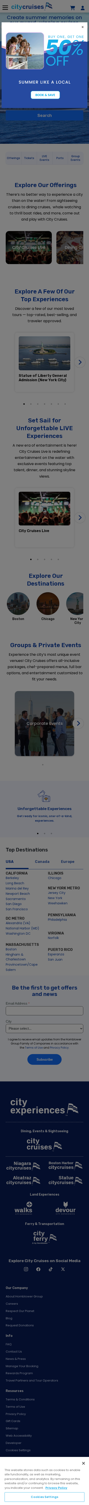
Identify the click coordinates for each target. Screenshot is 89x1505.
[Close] (84, 1463)
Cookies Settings (44, 1497)
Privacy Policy (56, 1488)
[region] (44, 1481)
